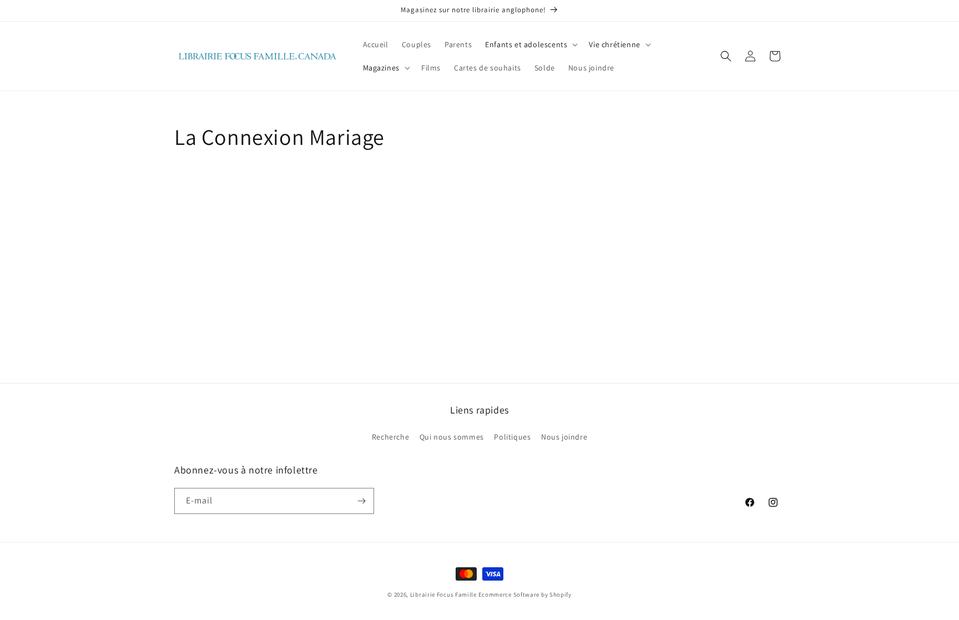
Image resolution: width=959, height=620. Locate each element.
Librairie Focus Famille (443, 594)
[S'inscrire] (361, 501)
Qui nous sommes (452, 437)
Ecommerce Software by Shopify (525, 594)
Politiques (512, 437)
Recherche (390, 437)
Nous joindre (564, 437)
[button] (530, 44)
